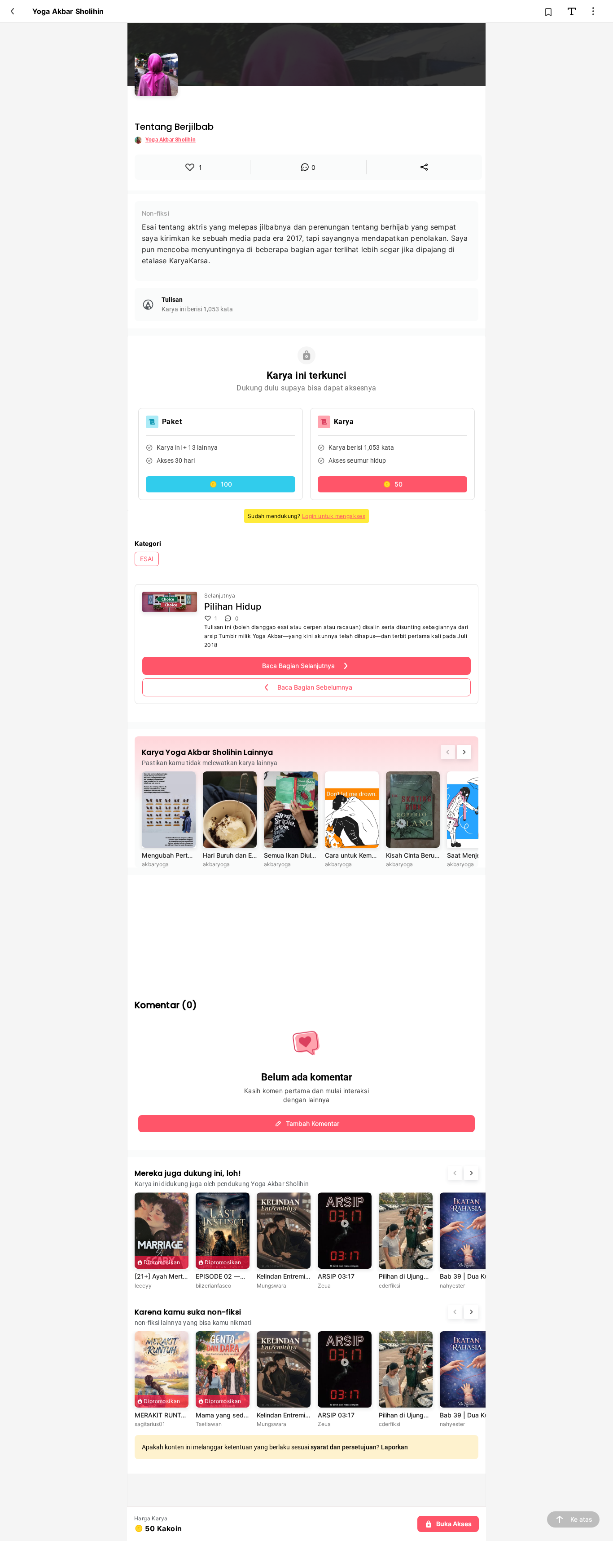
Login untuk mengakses (333, 516)
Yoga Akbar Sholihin (68, 11)
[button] (220, 484)
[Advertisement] (306, 931)
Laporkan (394, 1447)
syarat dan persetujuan (344, 1447)
